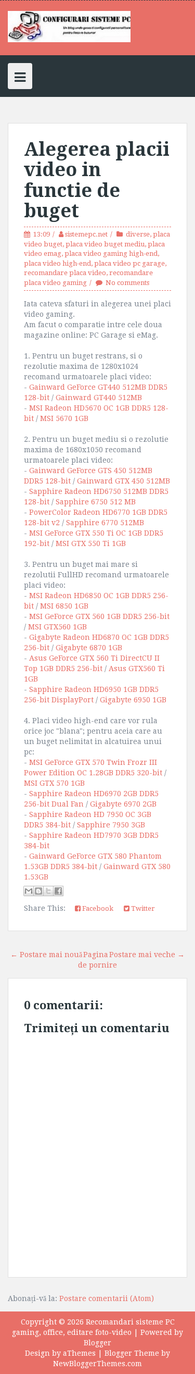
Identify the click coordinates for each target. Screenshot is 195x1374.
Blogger (97, 1343)
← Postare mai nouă (46, 954)
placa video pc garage (129, 263)
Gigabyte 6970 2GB (123, 804)
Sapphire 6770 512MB (105, 522)
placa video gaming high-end (111, 253)
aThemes (79, 1353)
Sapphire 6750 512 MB (96, 502)
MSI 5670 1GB (64, 418)
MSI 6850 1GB (64, 606)
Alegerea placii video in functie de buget (97, 180)
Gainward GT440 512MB (99, 397)
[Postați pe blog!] (38, 891)
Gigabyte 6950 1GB (133, 700)
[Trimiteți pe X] (48, 891)
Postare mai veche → (147, 954)
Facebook (97, 908)
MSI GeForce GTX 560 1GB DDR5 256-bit (99, 616)
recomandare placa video (65, 273)
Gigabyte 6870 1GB (89, 647)
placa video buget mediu (105, 244)
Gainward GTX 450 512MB (123, 481)
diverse (138, 234)
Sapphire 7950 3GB (111, 825)
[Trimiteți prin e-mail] (28, 891)
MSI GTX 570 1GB (54, 783)
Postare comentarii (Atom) (106, 1298)
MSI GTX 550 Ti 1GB (91, 543)
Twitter (142, 908)
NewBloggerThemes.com (97, 1363)
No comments (127, 283)
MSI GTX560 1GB (57, 627)
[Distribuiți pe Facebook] (58, 891)
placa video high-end (57, 263)
